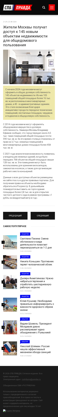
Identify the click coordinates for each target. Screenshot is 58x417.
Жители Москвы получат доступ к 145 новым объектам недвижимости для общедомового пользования (25, 36)
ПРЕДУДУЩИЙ (15, 214)
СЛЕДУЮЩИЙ (43, 214)
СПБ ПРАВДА (17, 7)
